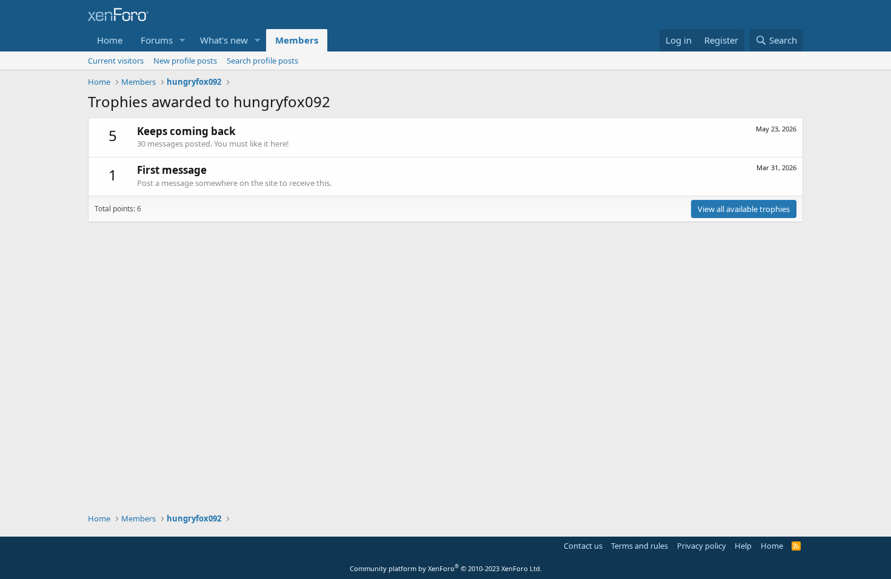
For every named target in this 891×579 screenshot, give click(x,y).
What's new (224, 40)
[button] (182, 40)
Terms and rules (639, 545)
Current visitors (116, 60)
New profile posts (185, 60)
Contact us (583, 545)
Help (743, 545)
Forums (157, 40)
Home (109, 40)
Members (296, 40)
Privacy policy (701, 545)
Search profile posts (262, 60)
